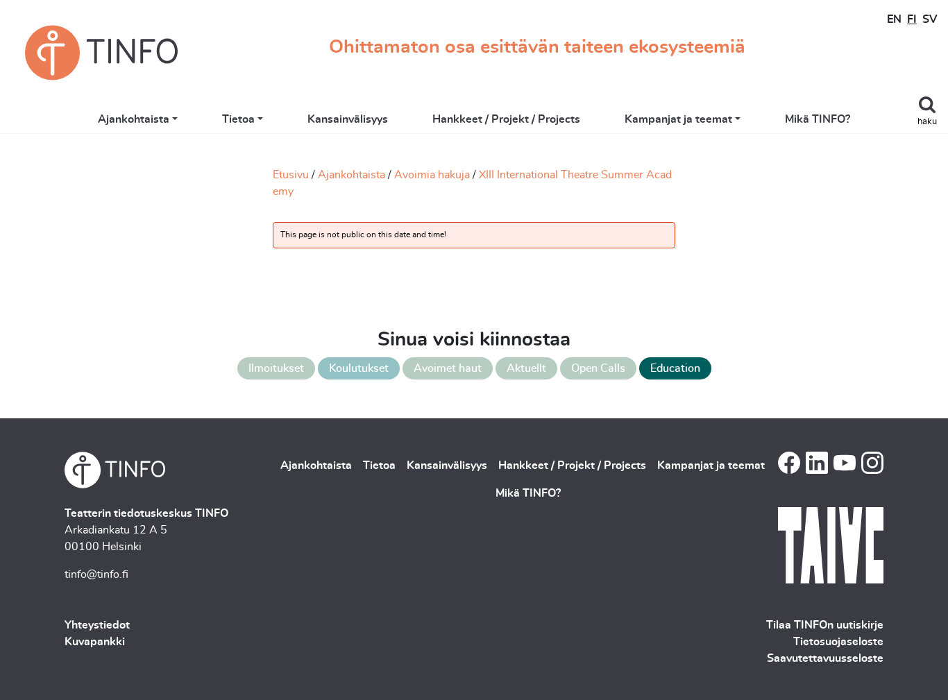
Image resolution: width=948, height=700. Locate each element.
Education (675, 368)
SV (929, 19)
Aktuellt (526, 368)
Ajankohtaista (133, 119)
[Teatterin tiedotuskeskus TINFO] (101, 52)
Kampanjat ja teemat (678, 119)
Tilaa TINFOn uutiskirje (824, 625)
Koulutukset (359, 368)
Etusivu (291, 174)
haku (927, 121)
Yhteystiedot (97, 625)
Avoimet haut (448, 368)
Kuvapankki (95, 641)
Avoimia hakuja (432, 174)
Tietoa (238, 119)
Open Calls (598, 368)
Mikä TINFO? (817, 119)
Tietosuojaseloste (838, 641)
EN (894, 19)
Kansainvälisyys (347, 119)
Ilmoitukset (276, 368)
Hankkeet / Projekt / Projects (506, 119)
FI (912, 19)
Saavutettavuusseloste (825, 658)
